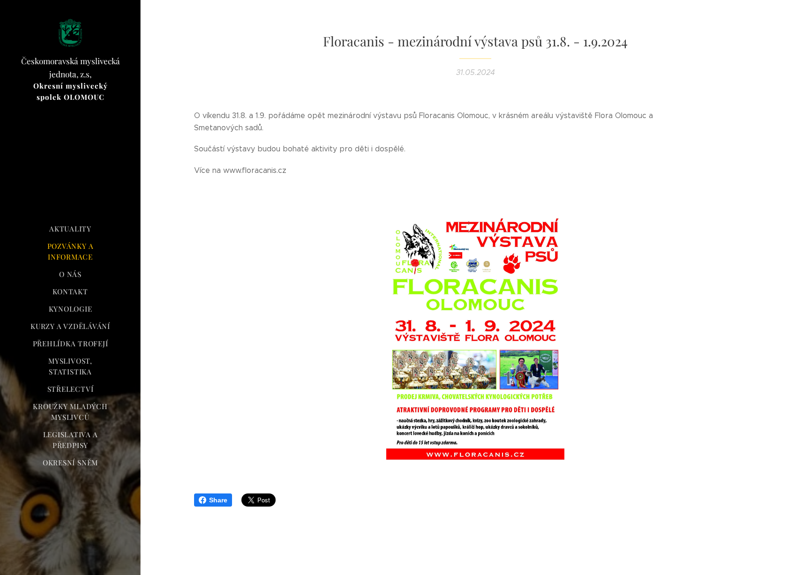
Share (218, 500)
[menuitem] (70, 229)
